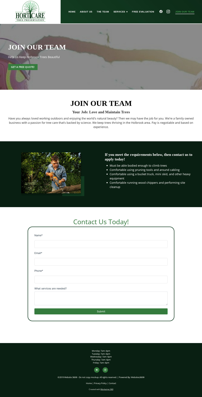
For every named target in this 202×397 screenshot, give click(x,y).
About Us (86, 11)
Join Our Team (184, 11)
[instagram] (168, 11)
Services (120, 11)
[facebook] (161, 11)
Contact (112, 383)
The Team (103, 11)
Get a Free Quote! (23, 67)
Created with (101, 389)
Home (72, 11)
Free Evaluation (143, 11)
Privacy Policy (100, 383)
